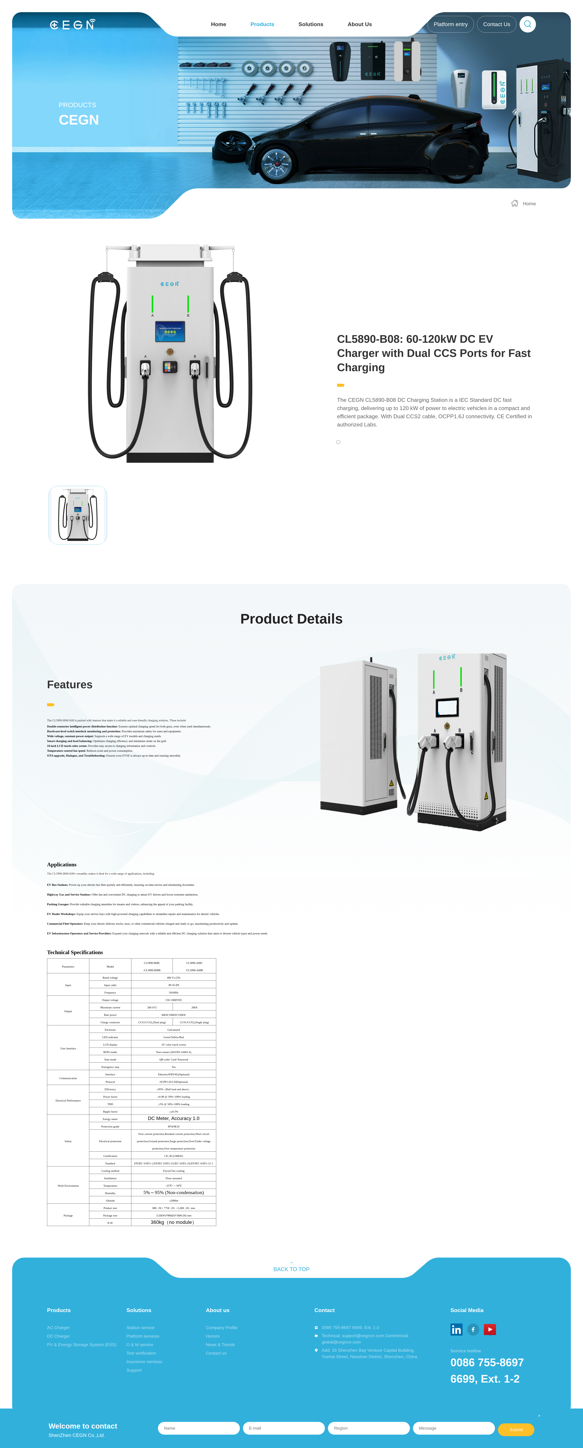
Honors (213, 1336)
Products (262, 24)
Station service (140, 1327)
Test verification (141, 1353)
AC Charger (58, 1327)
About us (218, 1310)
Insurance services (144, 1361)
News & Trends (220, 1344)
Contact (324, 1310)
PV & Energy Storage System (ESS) (81, 1344)
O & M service (139, 1344)
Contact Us (496, 24)
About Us (360, 24)
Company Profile (222, 1327)
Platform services (142, 1336)
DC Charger (58, 1336)
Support (134, 1370)
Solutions (310, 24)
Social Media (467, 1310)
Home (218, 24)
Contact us (216, 1353)
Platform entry (451, 24)
